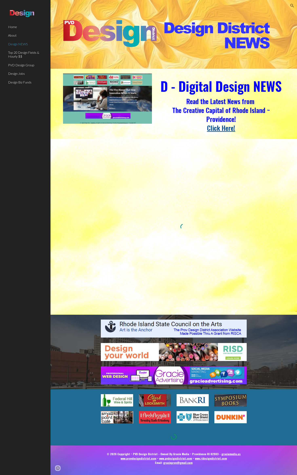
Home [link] (12, 27)
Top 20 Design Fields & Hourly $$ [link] (23, 54)
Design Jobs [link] (16, 73)
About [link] (12, 35)
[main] (221, 104)
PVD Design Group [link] (21, 65)
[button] (292, 6)
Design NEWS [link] (18, 44)
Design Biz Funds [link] (20, 82)
